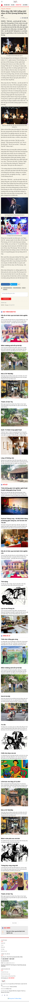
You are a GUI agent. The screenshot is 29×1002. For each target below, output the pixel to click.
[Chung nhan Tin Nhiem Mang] (14, 998)
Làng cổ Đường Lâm (7, 458)
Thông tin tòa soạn (4, 972)
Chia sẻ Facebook (6, 284)
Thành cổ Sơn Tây (7, 402)
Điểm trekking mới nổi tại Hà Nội (11, 345)
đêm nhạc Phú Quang (8, 287)
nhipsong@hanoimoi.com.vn (9, 962)
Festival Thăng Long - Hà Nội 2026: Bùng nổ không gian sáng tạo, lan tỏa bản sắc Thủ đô (14, 520)
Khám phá (18, 5)
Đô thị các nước (4, 951)
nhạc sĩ (23, 287)
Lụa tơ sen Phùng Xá (7, 608)
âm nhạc (5, 289)
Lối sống (25, 5)
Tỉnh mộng (4, 581)
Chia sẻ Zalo (14, 284)
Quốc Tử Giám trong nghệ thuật (11, 430)
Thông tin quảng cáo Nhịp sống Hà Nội (8, 976)
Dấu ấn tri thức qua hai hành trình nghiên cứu (14, 316)
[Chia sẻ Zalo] (23, 18)
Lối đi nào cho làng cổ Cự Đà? (10, 781)
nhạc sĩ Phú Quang (17, 287)
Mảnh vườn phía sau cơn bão (10, 838)
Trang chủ (3, 8)
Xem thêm (14, 923)
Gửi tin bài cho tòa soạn (5, 974)
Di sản (12, 5)
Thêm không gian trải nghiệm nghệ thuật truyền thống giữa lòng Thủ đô (14, 489)
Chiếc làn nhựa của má (8, 753)
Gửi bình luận (6, 298)
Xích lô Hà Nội (5, 696)
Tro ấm (3, 724)
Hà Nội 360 (7, 5)
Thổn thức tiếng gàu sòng (9, 639)
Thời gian (6, 305)
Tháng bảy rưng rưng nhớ (9, 865)
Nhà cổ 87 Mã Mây (7, 373)
